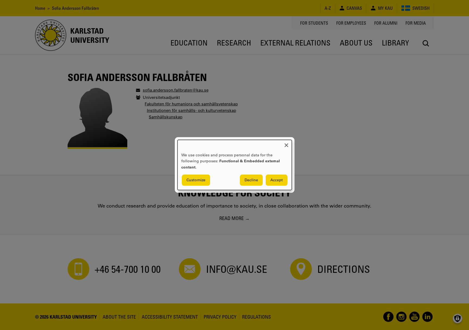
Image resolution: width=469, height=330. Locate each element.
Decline (251, 180)
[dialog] (235, 165)
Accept (276, 180)
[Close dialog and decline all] (286, 143)
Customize (195, 180)
